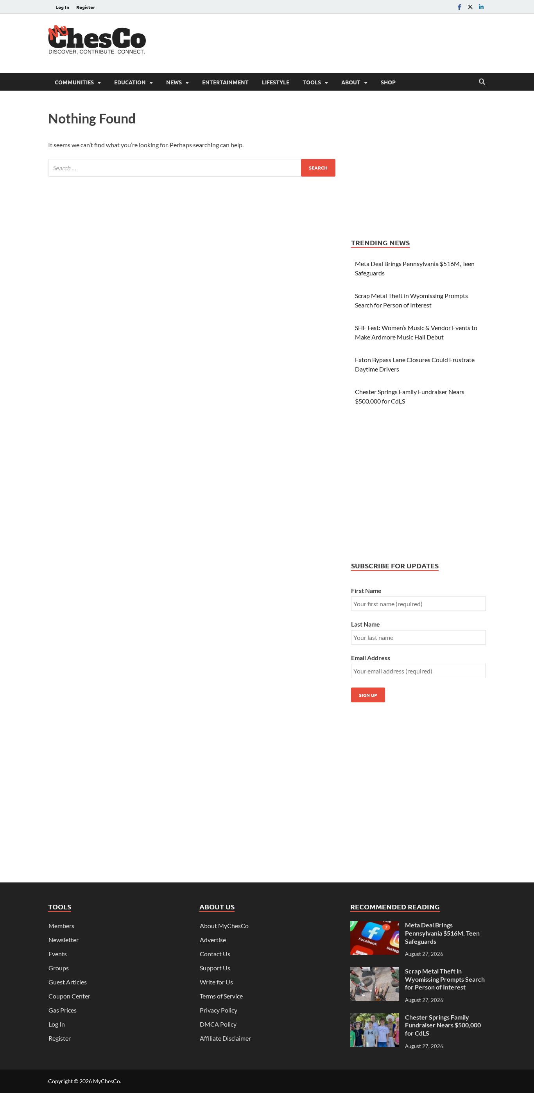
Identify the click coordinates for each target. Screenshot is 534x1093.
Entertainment (225, 82)
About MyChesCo (224, 925)
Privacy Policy (218, 1010)
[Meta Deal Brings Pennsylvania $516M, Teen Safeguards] (374, 925)
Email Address (370, 657)
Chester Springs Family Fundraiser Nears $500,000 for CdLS (443, 1025)
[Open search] (482, 82)
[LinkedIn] (481, 7)
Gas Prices (62, 1010)
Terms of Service (221, 996)
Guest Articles (67, 982)
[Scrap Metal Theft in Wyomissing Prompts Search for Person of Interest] (374, 971)
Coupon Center (69, 996)
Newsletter (63, 939)
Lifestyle (275, 82)
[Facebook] (459, 7)
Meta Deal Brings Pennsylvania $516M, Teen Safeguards (442, 933)
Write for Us (216, 982)
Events (57, 953)
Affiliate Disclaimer (225, 1038)
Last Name (365, 624)
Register (85, 7)
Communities (74, 82)
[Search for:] (191, 168)
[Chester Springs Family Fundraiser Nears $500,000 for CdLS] (374, 1018)
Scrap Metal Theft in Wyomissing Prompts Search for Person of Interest (445, 979)
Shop (388, 82)
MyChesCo (106, 1081)
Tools (312, 82)
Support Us (215, 968)
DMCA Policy (218, 1024)
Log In (62, 7)
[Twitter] (470, 7)
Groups (58, 968)
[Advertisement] (343, 42)
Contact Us (215, 953)
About (350, 82)
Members (61, 925)
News (174, 82)
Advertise (213, 939)
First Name (366, 590)
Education (130, 82)
